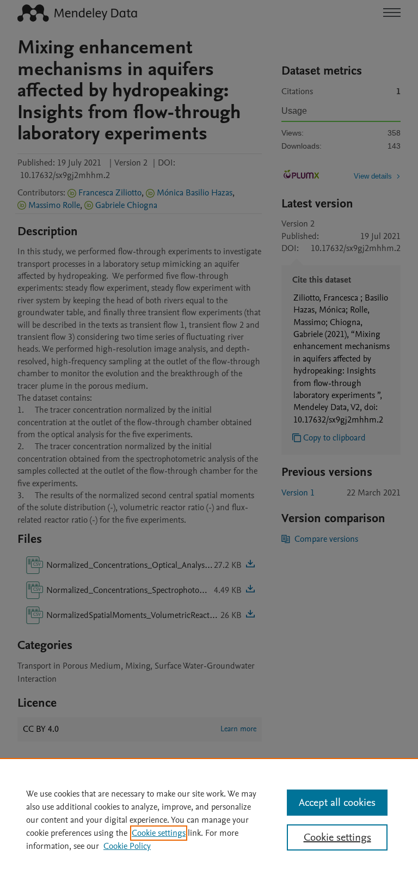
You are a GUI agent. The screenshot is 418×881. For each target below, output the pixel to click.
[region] (209, 819)
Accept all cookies (337, 803)
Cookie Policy (127, 846)
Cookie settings (159, 833)
